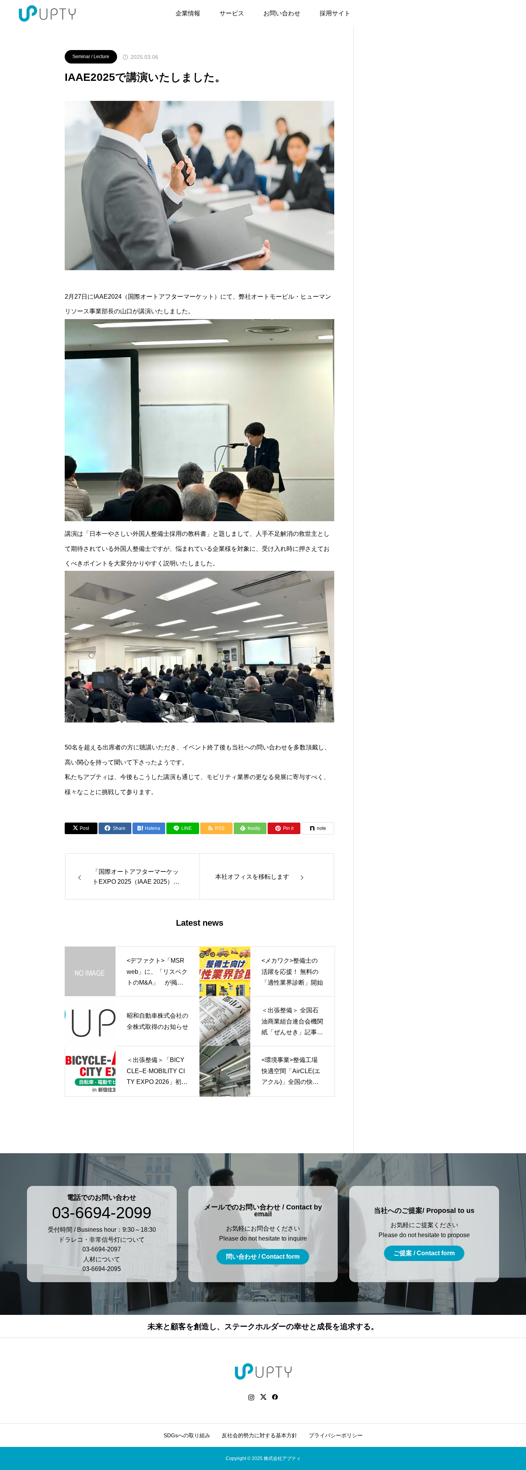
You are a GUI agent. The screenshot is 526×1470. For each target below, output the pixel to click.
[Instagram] (251, 1396)
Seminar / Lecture (90, 56)
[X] (263, 1396)
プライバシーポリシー (336, 1435)
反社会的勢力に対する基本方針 (259, 1435)
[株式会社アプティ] (47, 13)
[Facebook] (275, 1396)
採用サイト (335, 13)
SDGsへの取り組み (187, 1435)
